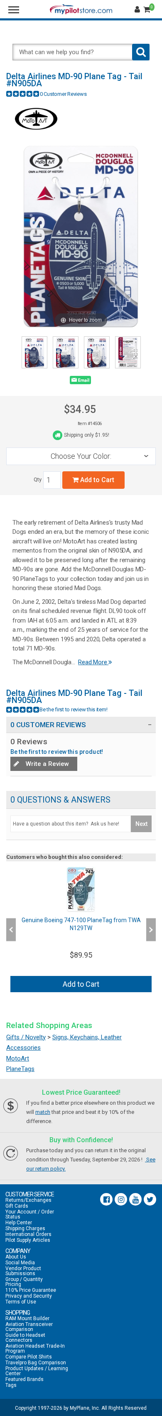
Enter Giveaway (42, 716)
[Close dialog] (153, 659)
